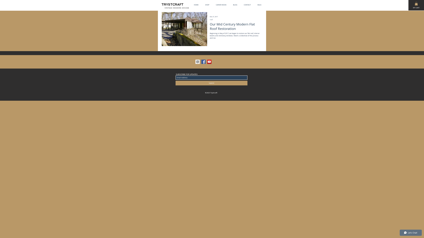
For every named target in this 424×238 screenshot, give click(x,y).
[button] (416, 3)
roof (211, 20)
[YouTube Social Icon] (209, 62)
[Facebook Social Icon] (203, 62)
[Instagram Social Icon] (197, 62)
